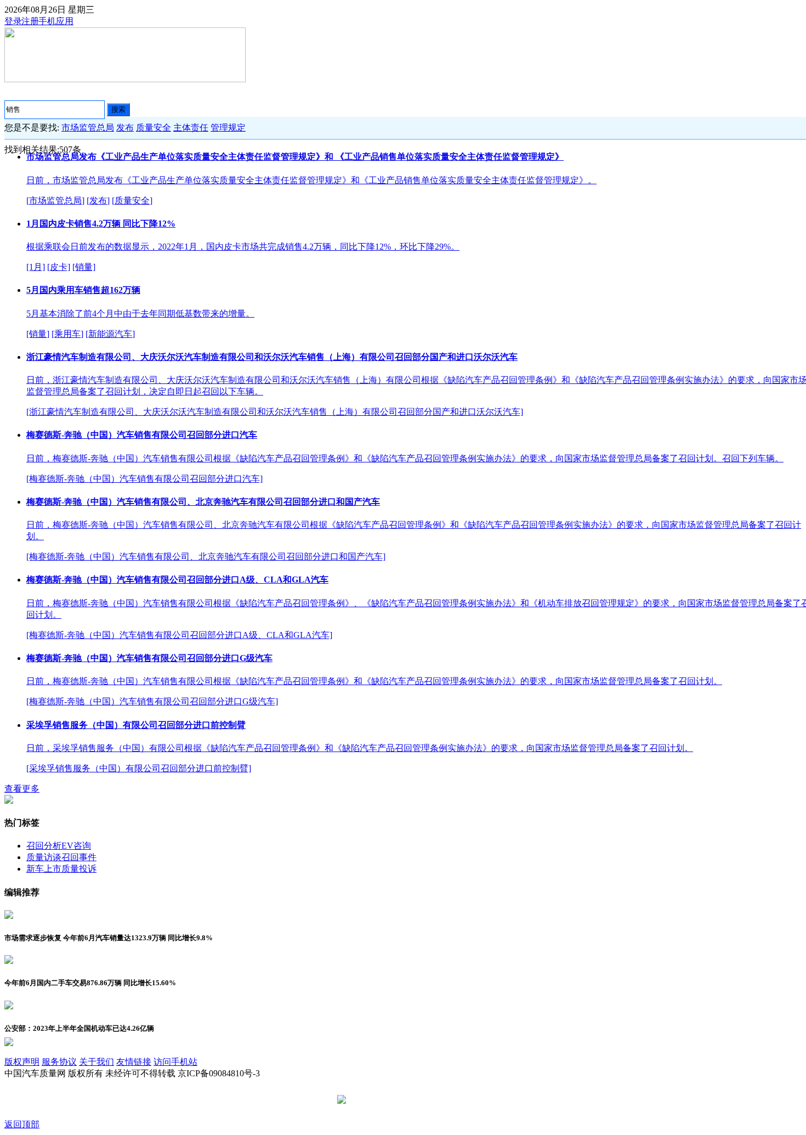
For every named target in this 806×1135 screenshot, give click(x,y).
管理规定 (228, 127)
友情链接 (133, 1061)
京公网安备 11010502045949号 (407, 1100)
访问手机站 (175, 1061)
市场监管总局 (87, 127)
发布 (125, 127)
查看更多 (21, 788)
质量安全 (153, 127)
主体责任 (190, 127)
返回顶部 (21, 1124)
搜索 (118, 109)
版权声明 (21, 1061)
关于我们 (96, 1061)
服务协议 (59, 1061)
